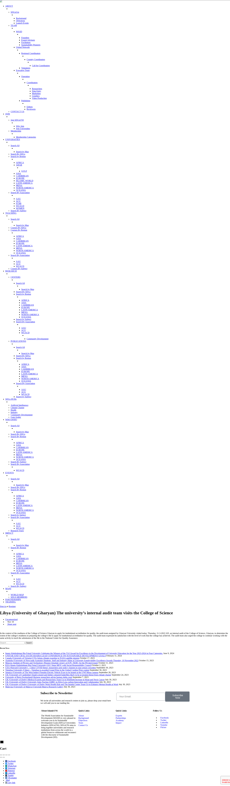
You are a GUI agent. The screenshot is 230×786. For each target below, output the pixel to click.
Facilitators (25, 42)
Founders (25, 38)
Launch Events (22, 23)
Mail (7, 780)
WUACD (20, 206)
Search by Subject (23, 319)
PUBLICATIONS (18, 341)
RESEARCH (11, 271)
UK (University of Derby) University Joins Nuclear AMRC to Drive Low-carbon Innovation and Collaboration (52, 682)
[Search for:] (12, 643)
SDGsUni (15, 12)
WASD (19, 31)
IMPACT (9, 533)
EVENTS (9, 473)
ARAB (19, 165)
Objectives (20, 21)
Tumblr (10, 775)
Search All (15, 145)
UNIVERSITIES (12, 139)
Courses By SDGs (18, 228)
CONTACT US (17, 111)
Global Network (23, 47)
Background (21, 18)
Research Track (17, 531)
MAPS (8, 588)
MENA (19, 185)
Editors (30, 107)
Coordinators (32, 82)
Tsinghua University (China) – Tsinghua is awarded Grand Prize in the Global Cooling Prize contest (47, 670)
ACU (18, 201)
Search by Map (22, 152)
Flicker (163, 727)
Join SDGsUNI (17, 120)
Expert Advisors (28, 40)
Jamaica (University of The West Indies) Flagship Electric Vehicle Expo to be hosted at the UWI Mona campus (51, 672)
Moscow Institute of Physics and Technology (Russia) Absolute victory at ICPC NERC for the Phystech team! (51, 663)
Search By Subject (18, 211)
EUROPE (20, 178)
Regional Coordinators (30, 53)
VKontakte (12, 778)
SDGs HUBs (11, 399)
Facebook (164, 718)
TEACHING (11, 213)
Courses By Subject (19, 268)
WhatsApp (12, 766)
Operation (25, 76)
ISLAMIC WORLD (24, 181)
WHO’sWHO (11, 419)
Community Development (37, 339)
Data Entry (36, 91)
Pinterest (11, 771)
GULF (24, 171)
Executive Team (23, 70)
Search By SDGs (18, 154)
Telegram (11, 768)
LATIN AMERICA (24, 183)
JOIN (7, 114)
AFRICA (20, 162)
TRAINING (10, 602)
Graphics (36, 96)
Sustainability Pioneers (30, 45)
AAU (18, 199)
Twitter (163, 720)
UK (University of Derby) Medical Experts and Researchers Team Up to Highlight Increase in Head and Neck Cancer (55, 679)
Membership (16, 131)
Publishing (25, 101)
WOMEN (20, 208)
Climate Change (17, 407)
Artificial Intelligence (19, 405)
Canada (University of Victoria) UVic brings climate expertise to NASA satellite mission (42, 658)
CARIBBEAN (22, 176)
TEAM (14, 25)
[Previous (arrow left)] (1, 757)
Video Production (39, 98)
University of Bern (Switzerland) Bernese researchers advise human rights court (38, 677)
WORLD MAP (17, 595)
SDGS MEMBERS (19, 597)
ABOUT (9, 6)
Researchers (37, 89)
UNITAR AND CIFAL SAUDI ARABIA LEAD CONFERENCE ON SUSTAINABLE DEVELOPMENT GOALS (55, 656)
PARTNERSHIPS (13, 599)
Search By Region (18, 436)
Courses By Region (19, 230)
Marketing (36, 93)
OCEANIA (21, 190)
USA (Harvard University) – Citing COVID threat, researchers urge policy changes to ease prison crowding (50, 668)
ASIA (18, 173)
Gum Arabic (16, 417)
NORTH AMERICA (25, 188)
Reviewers (31, 109)
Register (12, 606)
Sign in (3, 606)
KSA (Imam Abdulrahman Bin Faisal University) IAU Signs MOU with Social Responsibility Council (48, 665)
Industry (14, 412)
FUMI (18, 203)
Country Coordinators (36, 59)
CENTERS (15, 277)
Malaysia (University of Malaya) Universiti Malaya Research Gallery (34, 687)
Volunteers (25, 68)
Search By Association (20, 192)
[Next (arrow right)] (4, 757)
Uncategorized (11, 619)
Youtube (163, 725)
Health (13, 410)
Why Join (20, 126)
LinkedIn (164, 722)
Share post (11, 624)
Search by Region (18, 156)
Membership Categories (26, 137)
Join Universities (23, 128)
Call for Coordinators (41, 65)
